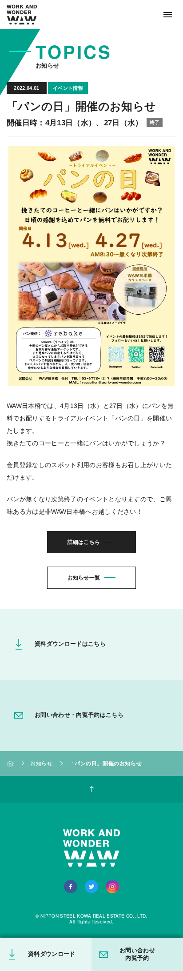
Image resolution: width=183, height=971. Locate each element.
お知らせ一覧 (84, 578)
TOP (10, 763)
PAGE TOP (91, 789)
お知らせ (41, 763)
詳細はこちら (84, 542)
